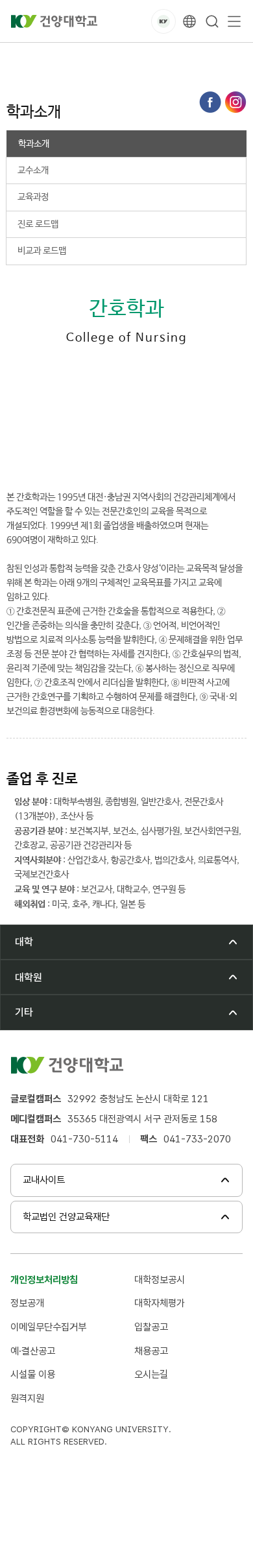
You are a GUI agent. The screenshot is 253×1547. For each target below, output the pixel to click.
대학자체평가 (159, 1303)
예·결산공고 (32, 1351)
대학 (63, 57)
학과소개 (203, 57)
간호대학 (105, 57)
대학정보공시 (159, 1279)
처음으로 (22, 57)
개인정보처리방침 (44, 1279)
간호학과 (154, 57)
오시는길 (151, 1374)
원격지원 (27, 1398)
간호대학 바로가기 (79, 454)
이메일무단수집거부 (48, 1327)
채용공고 (151, 1351)
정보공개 (27, 1303)
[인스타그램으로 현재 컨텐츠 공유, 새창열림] (235, 102)
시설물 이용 (32, 1374)
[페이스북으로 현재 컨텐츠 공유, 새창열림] (210, 102)
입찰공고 (151, 1327)
